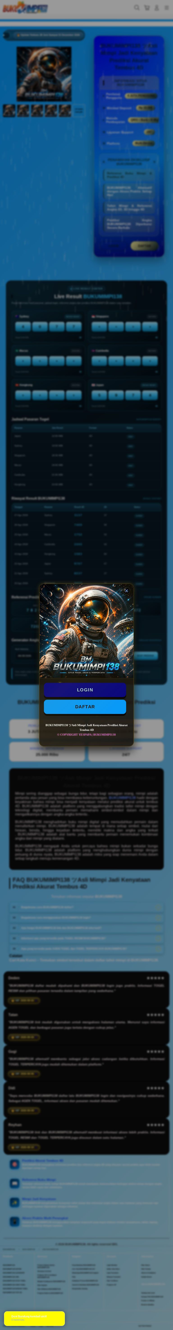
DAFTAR (85, 706)
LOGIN (85, 689)
